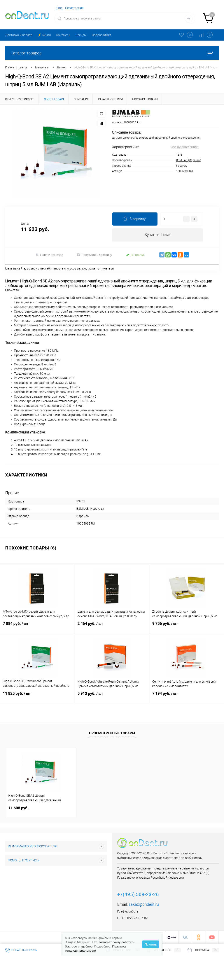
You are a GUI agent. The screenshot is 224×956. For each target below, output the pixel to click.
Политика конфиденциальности (95, 948)
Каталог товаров (26, 53)
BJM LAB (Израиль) (188, 160)
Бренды (81, 35)
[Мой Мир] (186, 254)
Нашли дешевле (51, 255)
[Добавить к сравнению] (101, 123)
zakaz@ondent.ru (144, 904)
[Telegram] (161, 254)
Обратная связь (24, 950)
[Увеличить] (56, 153)
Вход (59, 8)
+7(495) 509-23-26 (138, 894)
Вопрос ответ (101, 35)
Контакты (63, 35)
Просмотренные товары (112, 733)
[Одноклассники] (180, 254)
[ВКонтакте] (174, 254)
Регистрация (74, 8)
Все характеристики (185, 147)
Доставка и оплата (18, 35)
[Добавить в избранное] (101, 114)
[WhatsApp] (168, 254)
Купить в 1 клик (157, 235)
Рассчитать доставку (97, 255)
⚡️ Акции (44, 35)
